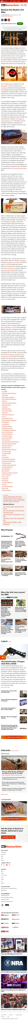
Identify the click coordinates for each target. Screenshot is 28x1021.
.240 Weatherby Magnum (9, 399)
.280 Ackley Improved (8, 397)
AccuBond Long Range (13, 262)
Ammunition (6, 501)
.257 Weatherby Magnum (9, 430)
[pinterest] (8, 19)
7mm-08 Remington (7, 418)
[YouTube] (27, 1)
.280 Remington (6, 448)
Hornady (3, 101)
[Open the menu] (25, 5)
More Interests (14, 750)
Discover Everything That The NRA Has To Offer (13, 990)
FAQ (2, 856)
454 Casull (5, 480)
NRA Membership (5, 895)
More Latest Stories (17, 737)
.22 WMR (4, 391)
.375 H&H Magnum (7, 482)
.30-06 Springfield (7, 438)
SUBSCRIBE (8, 837)
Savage (6, 356)
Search (2, 860)
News (2, 16)
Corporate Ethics (19, 1014)
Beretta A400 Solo (6, 775)
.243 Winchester (6, 463)
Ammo (11, 16)
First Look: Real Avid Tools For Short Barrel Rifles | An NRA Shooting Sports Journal (13, 778)
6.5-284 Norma (7, 327)
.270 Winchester (6, 451)
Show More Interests (17, 819)
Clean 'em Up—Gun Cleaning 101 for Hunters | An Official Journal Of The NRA (20, 609)
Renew (14, 1)
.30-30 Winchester (7, 411)
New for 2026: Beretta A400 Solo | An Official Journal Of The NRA (13, 772)
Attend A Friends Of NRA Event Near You (13, 1009)
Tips (2, 881)
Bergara (12, 354)
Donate (18, 1)
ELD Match (13, 222)
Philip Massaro (15, 501)
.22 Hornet (5, 395)
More (9, 641)
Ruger (23, 354)
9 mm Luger (5, 477)
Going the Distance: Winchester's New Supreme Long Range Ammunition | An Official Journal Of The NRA (7, 630)
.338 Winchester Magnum (9, 465)
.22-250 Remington (7, 486)
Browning (6, 354)
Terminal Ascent (11, 268)
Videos (2, 883)
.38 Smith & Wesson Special (10, 473)
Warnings (3, 1016)
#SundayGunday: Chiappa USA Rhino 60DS (12, 662)
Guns (2, 877)
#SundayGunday (6, 799)
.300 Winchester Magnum (9, 449)
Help (2, 858)
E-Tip (5, 264)
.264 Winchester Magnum (10, 58)
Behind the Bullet (13, 500)
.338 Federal (5, 422)
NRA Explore (4, 890)
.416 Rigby (5, 413)
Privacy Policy (3, 1014)
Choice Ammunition (9, 270)
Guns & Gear (7, 16)
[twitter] (5, 19)
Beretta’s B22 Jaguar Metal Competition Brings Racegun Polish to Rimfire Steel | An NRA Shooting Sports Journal (14, 784)
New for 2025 (4, 794)
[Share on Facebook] (2, 19)
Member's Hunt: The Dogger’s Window (9, 717)
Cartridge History (7, 499)
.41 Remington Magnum (8, 461)
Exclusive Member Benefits (7, 897)
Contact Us (3, 854)
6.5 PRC (13, 382)
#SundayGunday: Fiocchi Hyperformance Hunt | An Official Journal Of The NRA (21, 629)
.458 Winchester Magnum (9, 393)
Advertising (3, 852)
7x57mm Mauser (6, 475)
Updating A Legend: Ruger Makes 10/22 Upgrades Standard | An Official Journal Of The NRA (13, 789)
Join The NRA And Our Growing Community (14, 972)
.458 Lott (4, 401)
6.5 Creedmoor (6, 440)
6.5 (21, 496)
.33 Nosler (5, 407)
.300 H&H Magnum (7, 434)
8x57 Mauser (5, 471)
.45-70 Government (7, 432)
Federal (15, 358)
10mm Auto (5, 488)
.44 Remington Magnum (8, 459)
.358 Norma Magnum (8, 415)
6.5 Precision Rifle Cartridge (18, 168)
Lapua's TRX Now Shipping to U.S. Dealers (9, 700)
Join (11, 1)
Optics (2, 879)
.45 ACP (4, 455)
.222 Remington (6, 453)
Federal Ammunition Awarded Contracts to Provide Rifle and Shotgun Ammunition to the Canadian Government (9, 727)
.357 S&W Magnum (7, 467)
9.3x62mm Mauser (7, 428)
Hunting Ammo (21, 500)
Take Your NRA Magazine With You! (11, 954)
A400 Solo (13, 775)
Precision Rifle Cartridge (9, 498)
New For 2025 (5, 754)
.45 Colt (4, 484)
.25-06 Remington (7, 436)
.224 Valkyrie (5, 424)
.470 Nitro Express (7, 446)
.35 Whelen (5, 479)
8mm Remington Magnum (9, 420)
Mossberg (18, 354)
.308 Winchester (6, 490)
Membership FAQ (5, 899)
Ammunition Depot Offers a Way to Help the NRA (8, 708)
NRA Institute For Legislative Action (9, 888)
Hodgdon (3, 295)
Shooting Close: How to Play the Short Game (9, 691)
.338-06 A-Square (7, 426)
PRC (16, 498)
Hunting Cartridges (17, 499)
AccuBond (23, 260)
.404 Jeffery (5, 457)
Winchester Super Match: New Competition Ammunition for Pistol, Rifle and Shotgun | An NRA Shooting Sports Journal (6, 612)
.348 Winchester (6, 405)
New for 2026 (19, 775)
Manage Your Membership (7, 901)
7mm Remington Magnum (9, 444)
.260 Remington (8, 84)
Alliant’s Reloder (13, 293)
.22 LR (4, 416)
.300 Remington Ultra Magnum (10, 442)
